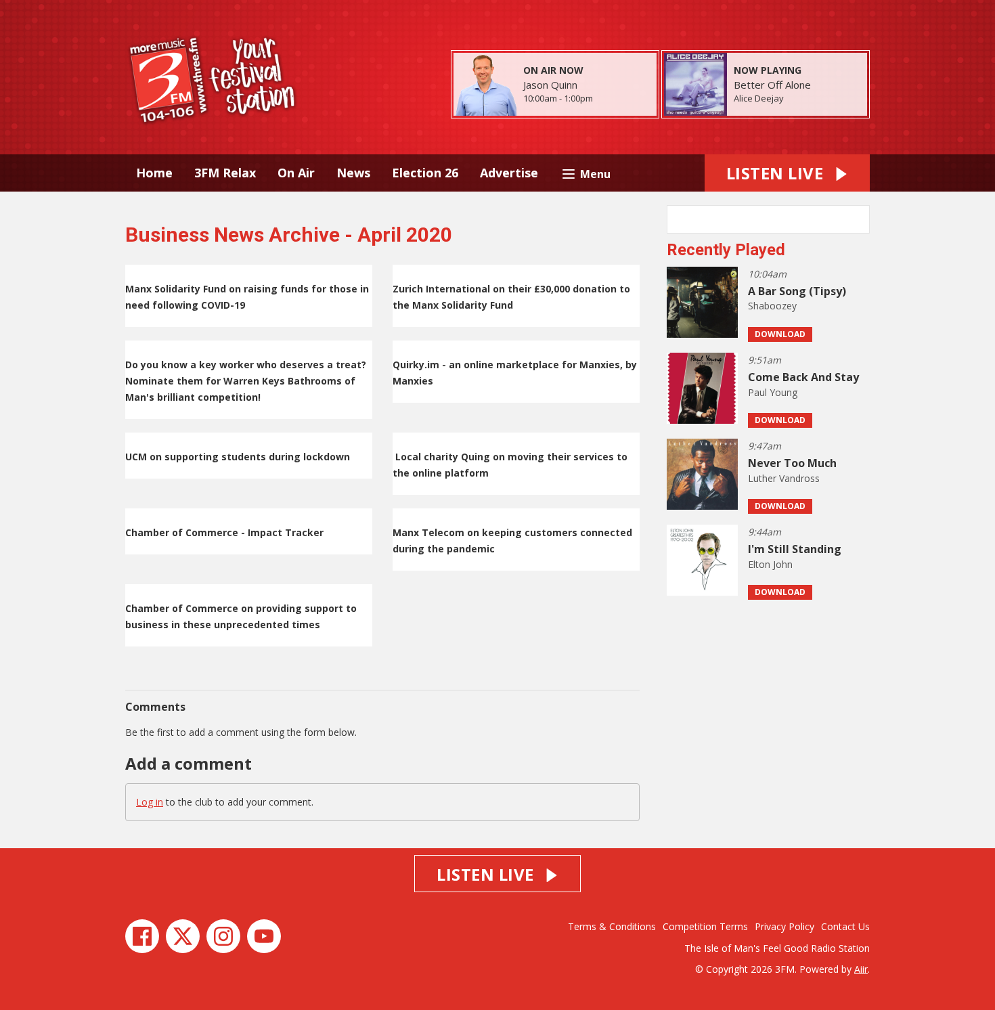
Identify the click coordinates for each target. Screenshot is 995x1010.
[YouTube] (264, 936)
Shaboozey (772, 305)
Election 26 (425, 172)
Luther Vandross (784, 478)
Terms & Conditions (612, 926)
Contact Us (845, 926)
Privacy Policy (784, 926)
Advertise (509, 172)
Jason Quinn (550, 85)
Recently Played (726, 249)
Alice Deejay (759, 98)
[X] (183, 936)
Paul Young (772, 392)
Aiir (861, 969)
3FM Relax (225, 172)
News (353, 172)
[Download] (800, 99)
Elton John (770, 564)
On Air (296, 172)
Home (154, 172)
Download (780, 334)
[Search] (858, 219)
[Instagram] (223, 936)
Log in (149, 801)
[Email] (609, 99)
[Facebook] (142, 936)
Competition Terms (705, 926)
